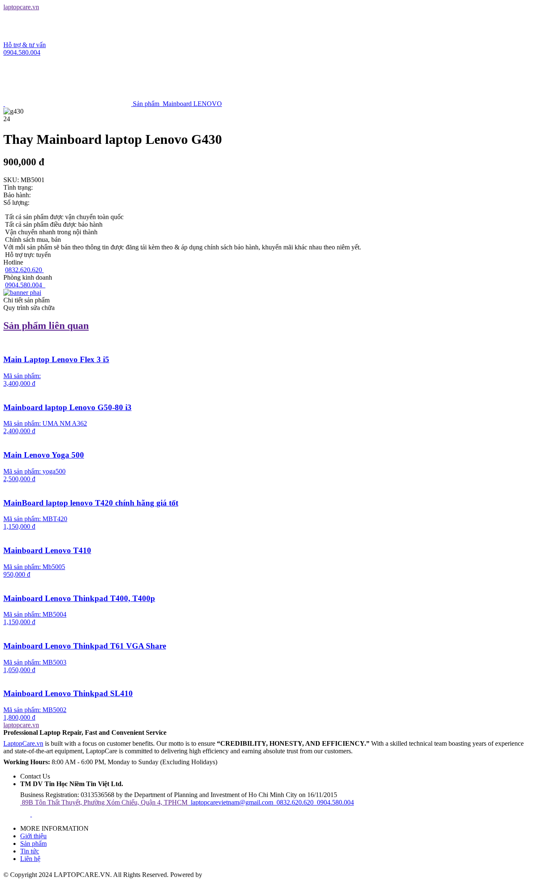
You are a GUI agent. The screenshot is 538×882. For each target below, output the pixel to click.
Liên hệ (30, 858)
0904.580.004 (24, 285)
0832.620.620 (24, 269)
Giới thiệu (33, 836)
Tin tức (29, 851)
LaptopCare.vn (23, 743)
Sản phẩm (33, 843)
